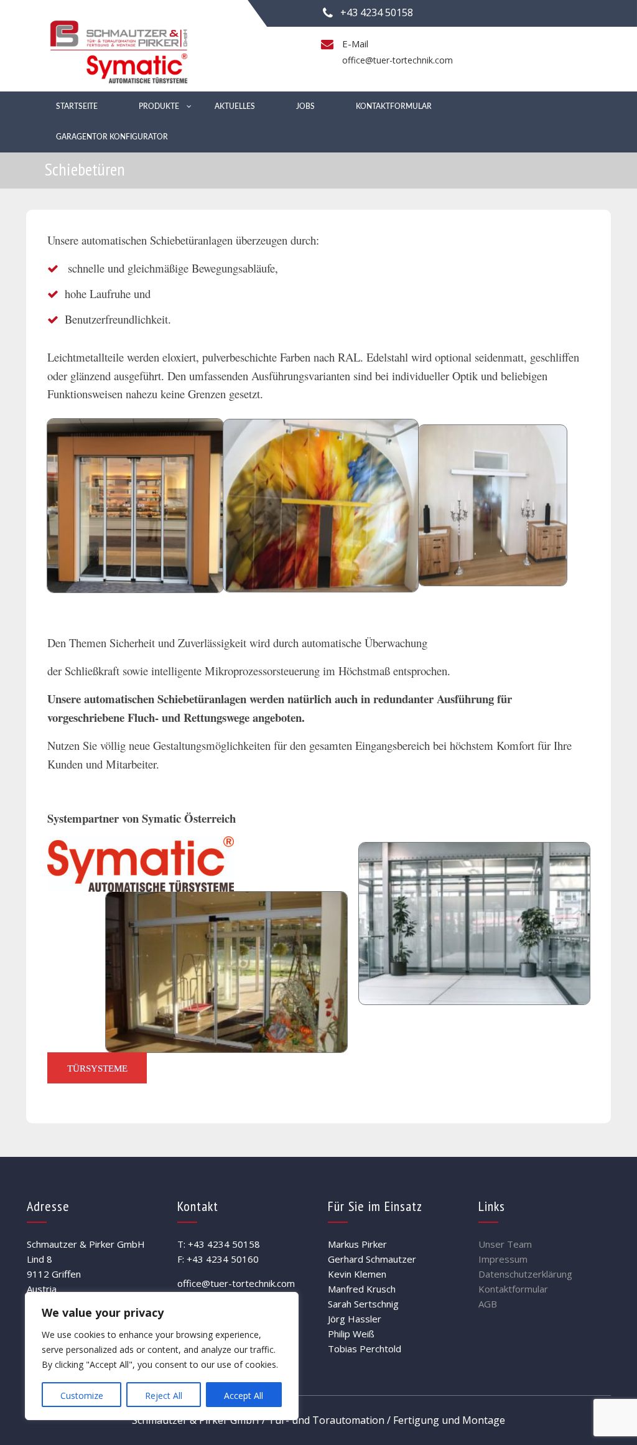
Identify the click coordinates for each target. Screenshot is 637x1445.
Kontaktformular (394, 106)
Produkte (159, 106)
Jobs (305, 106)
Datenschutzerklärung (525, 1274)
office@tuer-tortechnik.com (397, 60)
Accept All (243, 1395)
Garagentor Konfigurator (112, 137)
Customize (81, 1395)
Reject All (163, 1395)
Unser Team (505, 1244)
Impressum (503, 1259)
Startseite (77, 106)
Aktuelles (235, 106)
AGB (487, 1304)
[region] (162, 1356)
